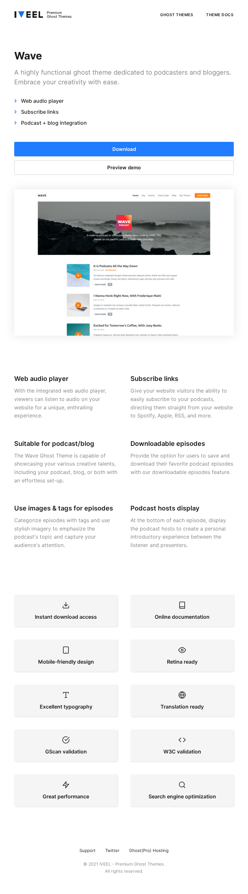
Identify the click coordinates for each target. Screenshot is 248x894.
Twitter (112, 850)
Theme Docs (219, 14)
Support (87, 850)
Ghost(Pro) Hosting (149, 850)
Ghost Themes (176, 14)
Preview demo (124, 167)
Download (124, 149)
